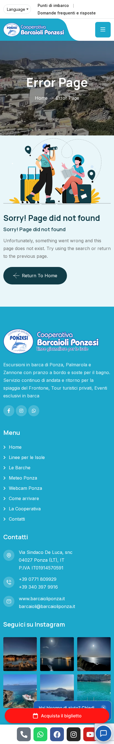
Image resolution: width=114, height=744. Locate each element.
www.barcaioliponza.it (42, 598)
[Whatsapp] (40, 734)
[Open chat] (103, 733)
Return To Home (39, 275)
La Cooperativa (25, 508)
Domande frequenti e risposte (67, 13)
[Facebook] (57, 734)
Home (41, 98)
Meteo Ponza (23, 478)
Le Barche (19, 467)
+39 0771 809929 (37, 579)
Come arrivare (24, 498)
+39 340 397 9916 (38, 587)
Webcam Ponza (25, 488)
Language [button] (16, 9)
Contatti (17, 519)
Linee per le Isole (27, 457)
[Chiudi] (103, 707)
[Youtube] (90, 734)
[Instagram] (74, 734)
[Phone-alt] (24, 734)
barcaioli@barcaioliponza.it (47, 606)
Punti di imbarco (53, 5)
